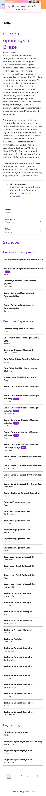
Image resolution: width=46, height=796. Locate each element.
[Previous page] (3, 776)
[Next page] (42, 776)
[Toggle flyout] (40, 221)
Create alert (15, 196)
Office (7, 229)
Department (10, 219)
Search (8, 209)
